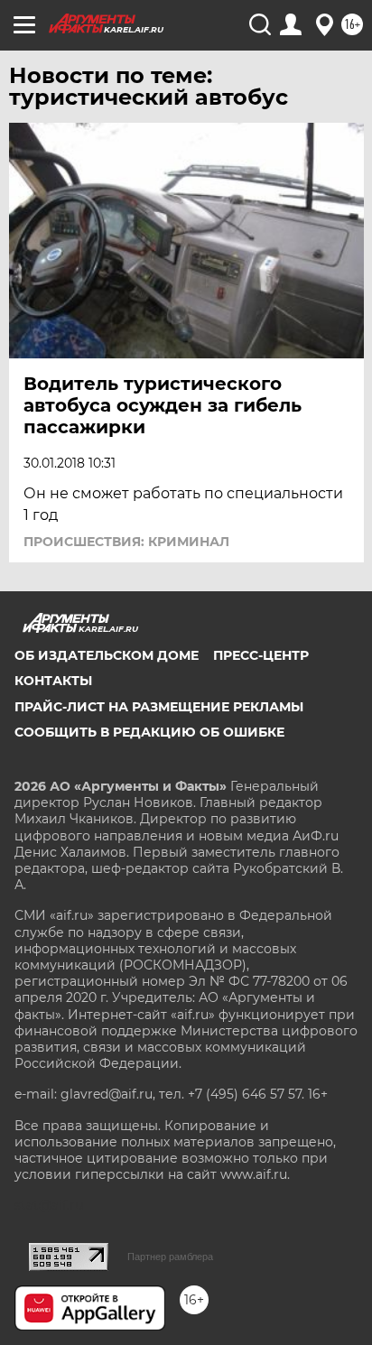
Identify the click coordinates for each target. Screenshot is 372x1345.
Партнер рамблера (170, 1256)
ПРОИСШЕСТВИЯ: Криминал (126, 541)
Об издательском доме (106, 655)
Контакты (53, 680)
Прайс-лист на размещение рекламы (158, 707)
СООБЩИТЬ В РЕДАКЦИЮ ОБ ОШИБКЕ (149, 732)
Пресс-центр (261, 655)
